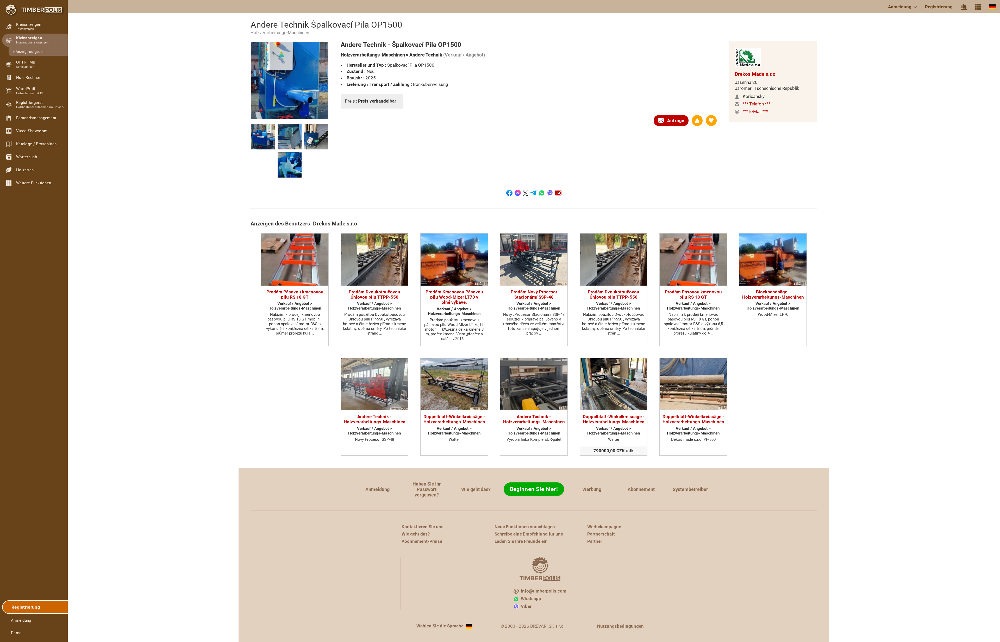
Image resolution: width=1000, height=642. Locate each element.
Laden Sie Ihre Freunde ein (521, 541)
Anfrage (675, 120)
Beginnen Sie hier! (534, 489)
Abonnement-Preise (422, 541)
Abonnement (641, 489)
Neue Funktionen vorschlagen (525, 526)
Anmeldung (899, 6)
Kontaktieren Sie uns (422, 526)
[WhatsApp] (542, 193)
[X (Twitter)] (525, 193)
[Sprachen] (992, 6)
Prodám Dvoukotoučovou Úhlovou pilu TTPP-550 (374, 294)
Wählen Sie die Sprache (440, 625)
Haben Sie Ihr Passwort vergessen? (427, 489)
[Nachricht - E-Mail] (558, 193)
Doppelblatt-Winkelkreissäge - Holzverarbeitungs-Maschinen (454, 419)
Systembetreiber (690, 489)
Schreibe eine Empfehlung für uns (529, 534)
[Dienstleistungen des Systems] (978, 7)
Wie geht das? (476, 489)
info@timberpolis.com (543, 591)
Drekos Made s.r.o (755, 74)
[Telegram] (533, 193)
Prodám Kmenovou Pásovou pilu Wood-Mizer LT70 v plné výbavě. (454, 297)
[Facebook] (509, 193)
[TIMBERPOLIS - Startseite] (34, 9)
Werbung (591, 489)
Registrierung (939, 6)
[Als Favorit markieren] (711, 120)
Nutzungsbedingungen (620, 626)
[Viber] (550, 193)
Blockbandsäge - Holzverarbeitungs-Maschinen (773, 294)
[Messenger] (518, 193)
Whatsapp (531, 598)
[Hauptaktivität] (964, 7)
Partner (594, 541)
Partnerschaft (601, 534)
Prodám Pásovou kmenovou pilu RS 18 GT (294, 294)
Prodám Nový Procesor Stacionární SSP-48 (534, 294)
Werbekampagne (604, 526)
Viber (526, 606)
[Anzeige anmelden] (697, 120)
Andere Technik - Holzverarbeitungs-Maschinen (374, 419)
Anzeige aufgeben (30, 51)
